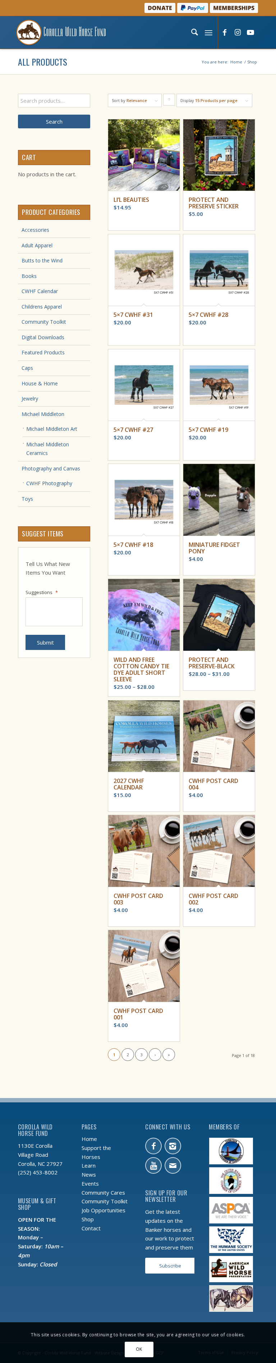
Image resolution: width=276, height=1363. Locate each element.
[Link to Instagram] (237, 33)
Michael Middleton (43, 414)
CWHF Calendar (40, 291)
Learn (89, 1165)
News (89, 1174)
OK (139, 1349)
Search (54, 121)
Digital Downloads (43, 337)
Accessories (35, 229)
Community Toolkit (44, 321)
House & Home (40, 383)
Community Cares (103, 1192)
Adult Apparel (37, 245)
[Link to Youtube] (250, 33)
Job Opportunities (103, 1210)
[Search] (193, 32)
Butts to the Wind (42, 260)
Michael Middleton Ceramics (47, 449)
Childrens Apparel (42, 306)
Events (90, 1183)
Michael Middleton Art (51, 428)
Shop (88, 1219)
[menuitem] (193, 32)
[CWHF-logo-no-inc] (61, 32)
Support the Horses (96, 1152)
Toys (27, 498)
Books (29, 276)
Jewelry (30, 398)
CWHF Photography (49, 483)
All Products (42, 61)
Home (89, 1138)
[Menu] (208, 32)
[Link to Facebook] (224, 33)
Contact (91, 1228)
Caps (27, 367)
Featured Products (43, 352)
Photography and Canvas (51, 468)
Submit (45, 642)
